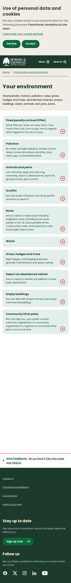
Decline (12, 43)
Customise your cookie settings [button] (23, 34)
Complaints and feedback (16, 487)
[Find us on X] (16, 574)
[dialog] (35, 27)
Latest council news (12, 504)
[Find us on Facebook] (6, 574)
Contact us (8, 478)
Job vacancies (10, 495)
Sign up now (15, 541)
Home (6, 72)
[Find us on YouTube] (45, 574)
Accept (31, 43)
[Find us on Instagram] (25, 574)
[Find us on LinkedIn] (35, 574)
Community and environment (31, 72)
